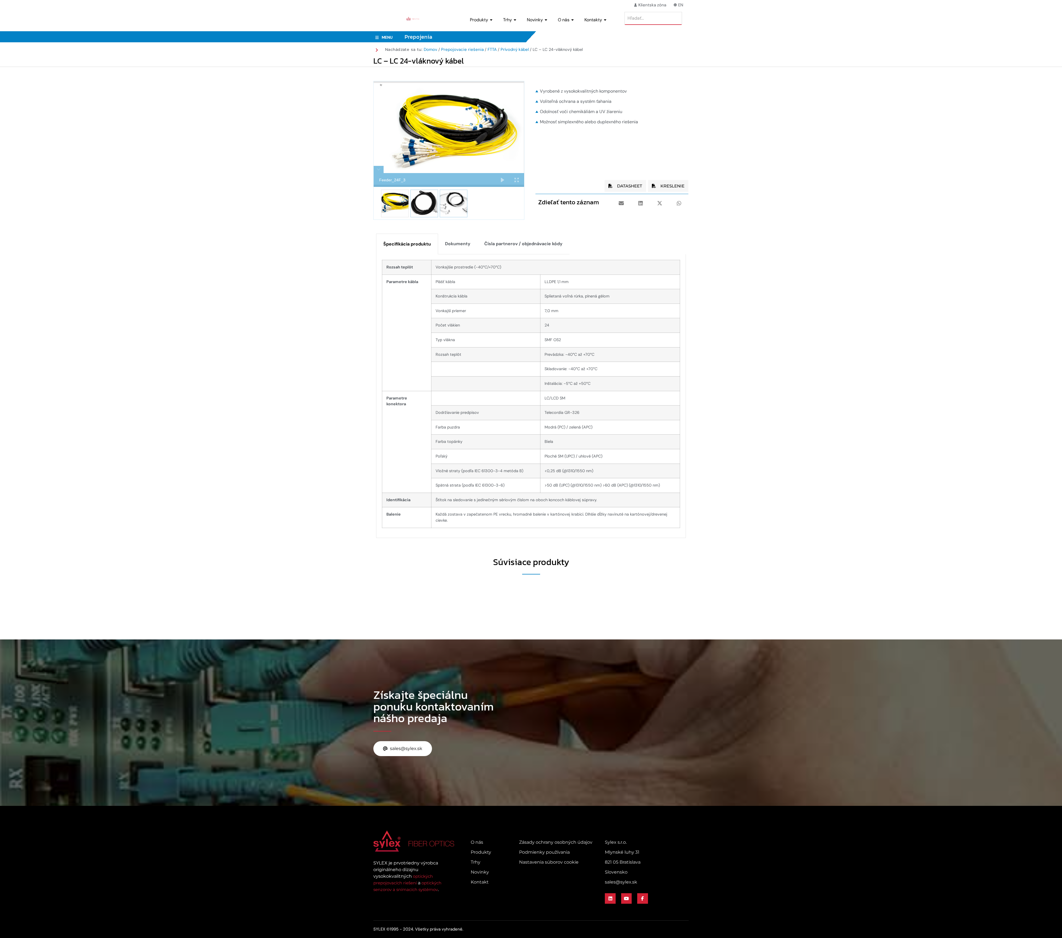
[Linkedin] (610, 898)
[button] (621, 203)
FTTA (492, 49)
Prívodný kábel (515, 49)
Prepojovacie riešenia (462, 49)
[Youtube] (626, 898)
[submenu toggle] (491, 19)
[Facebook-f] (642, 898)
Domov (430, 49)
